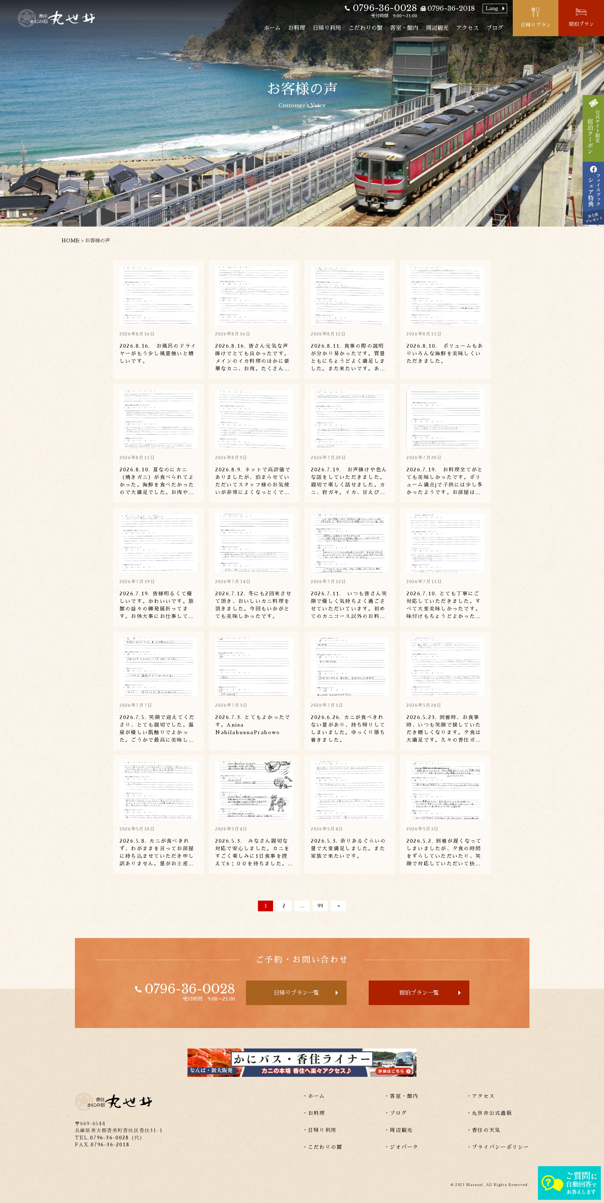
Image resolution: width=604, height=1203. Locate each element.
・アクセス (480, 1096)
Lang (492, 8)
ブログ (494, 28)
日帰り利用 (327, 28)
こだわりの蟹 (366, 28)
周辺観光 (437, 28)
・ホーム (313, 1096)
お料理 (296, 28)
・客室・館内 (401, 1096)
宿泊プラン (581, 24)
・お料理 (313, 1113)
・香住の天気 (483, 1130)
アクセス (467, 28)
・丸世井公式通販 (489, 1113)
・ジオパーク (401, 1147)
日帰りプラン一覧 (296, 993)
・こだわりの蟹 (322, 1147)
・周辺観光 (398, 1130)
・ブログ (395, 1113)
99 (320, 905)
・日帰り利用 (319, 1130)
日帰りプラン (536, 25)
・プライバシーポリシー (497, 1147)
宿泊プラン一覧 (419, 993)
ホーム (272, 28)
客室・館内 (404, 28)
